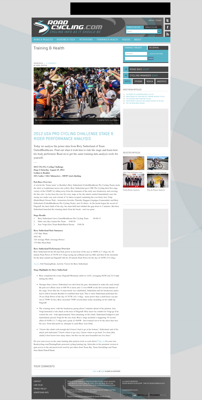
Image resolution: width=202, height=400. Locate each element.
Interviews (85, 39)
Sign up (101, 341)
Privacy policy (40, 389)
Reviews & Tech (66, 39)
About (138, 39)
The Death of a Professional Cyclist (140, 94)
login (103, 371)
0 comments (51, 63)
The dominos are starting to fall (138, 99)
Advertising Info (41, 393)
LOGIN (150, 58)
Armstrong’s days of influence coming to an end (145, 101)
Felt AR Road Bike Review (135, 103)
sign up (95, 371)
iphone (138, 81)
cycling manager (144, 75)
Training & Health (107, 39)
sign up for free (155, 54)
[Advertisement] (120, 8)
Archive (151, 20)
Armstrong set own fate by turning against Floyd (145, 96)
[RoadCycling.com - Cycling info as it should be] (68, 27)
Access (37, 263)
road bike (139, 69)
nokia (150, 81)
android (162, 81)
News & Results (43, 39)
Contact (158, 20)
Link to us (38, 385)
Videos (126, 39)
